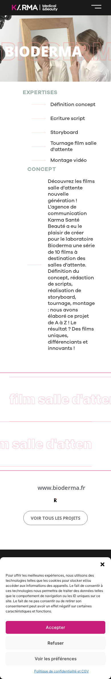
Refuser (56, 643)
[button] (102, 564)
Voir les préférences (56, 658)
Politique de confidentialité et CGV (61, 671)
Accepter (55, 627)
